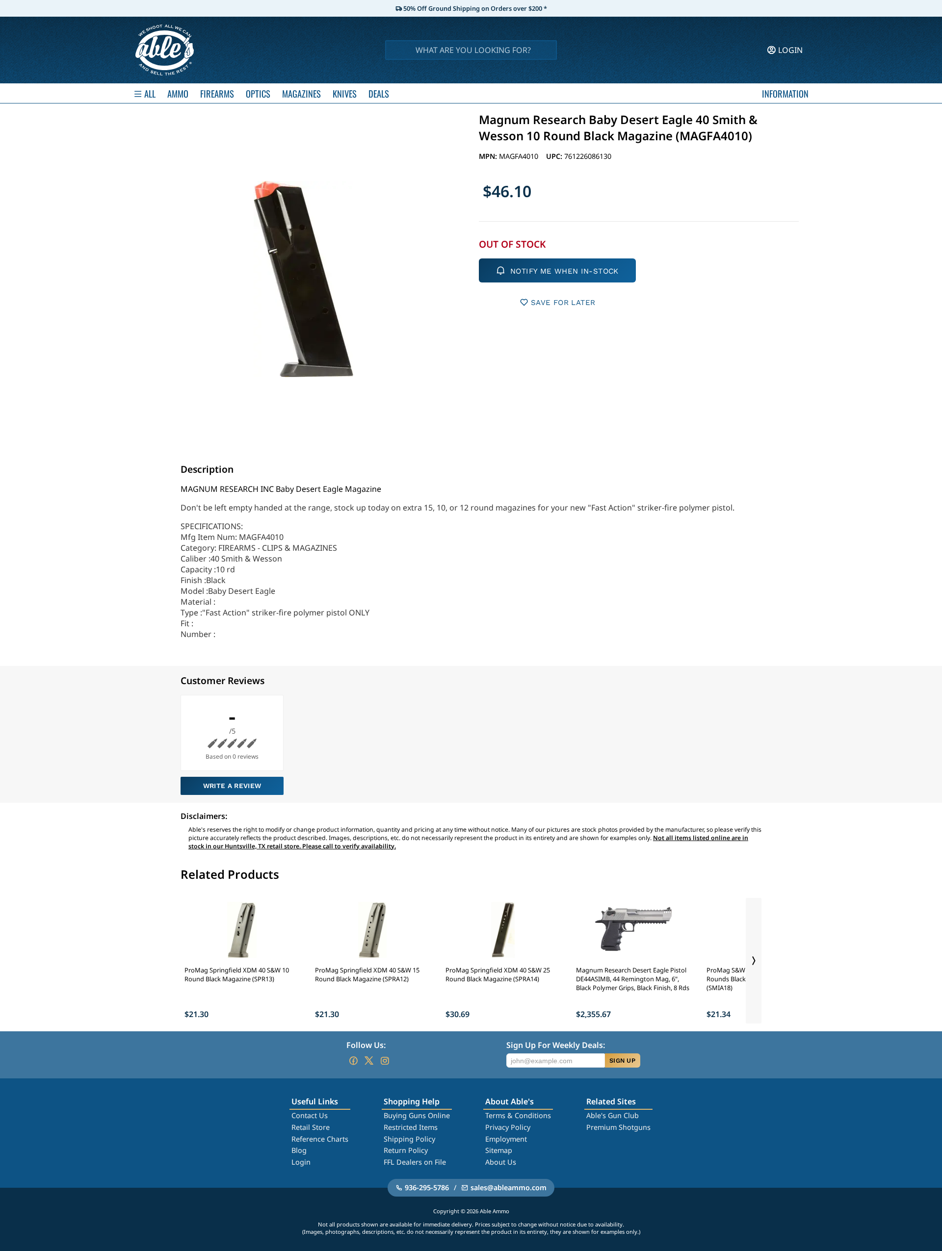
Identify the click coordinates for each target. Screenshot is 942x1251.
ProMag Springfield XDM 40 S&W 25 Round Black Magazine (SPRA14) (497, 974)
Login (301, 1162)
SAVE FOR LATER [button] (563, 302)
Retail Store (310, 1127)
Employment (506, 1139)
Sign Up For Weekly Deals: (555, 1045)
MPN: (489, 156)
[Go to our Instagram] (385, 1060)
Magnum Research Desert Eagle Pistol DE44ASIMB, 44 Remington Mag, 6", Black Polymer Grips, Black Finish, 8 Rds (632, 979)
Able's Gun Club (612, 1115)
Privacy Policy (507, 1127)
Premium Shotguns (618, 1127)
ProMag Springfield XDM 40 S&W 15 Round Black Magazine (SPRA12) (367, 974)
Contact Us (309, 1115)
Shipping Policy (409, 1139)
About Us (500, 1162)
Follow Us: (366, 1045)
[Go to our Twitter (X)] (369, 1060)
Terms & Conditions (518, 1115)
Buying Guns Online (417, 1115)
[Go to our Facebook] (353, 1060)
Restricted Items (411, 1127)
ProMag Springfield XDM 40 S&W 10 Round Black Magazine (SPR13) (236, 974)
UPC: (555, 156)
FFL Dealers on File (415, 1162)
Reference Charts (319, 1139)
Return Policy (406, 1150)
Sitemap (498, 1150)
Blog (299, 1150)
